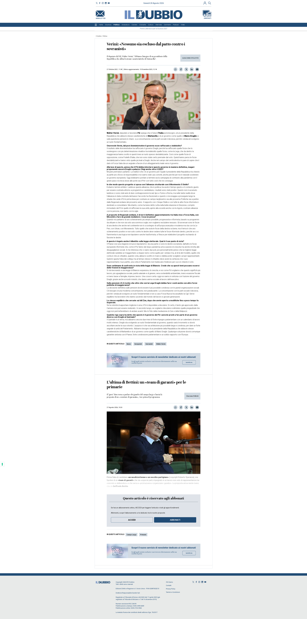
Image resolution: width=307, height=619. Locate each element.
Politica (105, 36)
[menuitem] (101, 25)
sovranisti (149, 344)
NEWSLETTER (100, 17)
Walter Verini (160, 344)
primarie (143, 535)
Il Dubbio (98, 36)
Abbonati (207, 18)
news (129, 344)
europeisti (138, 344)
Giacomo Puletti (192, 396)
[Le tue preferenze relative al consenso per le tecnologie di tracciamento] (2, 464)
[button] (205, 3)
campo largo (131, 535)
